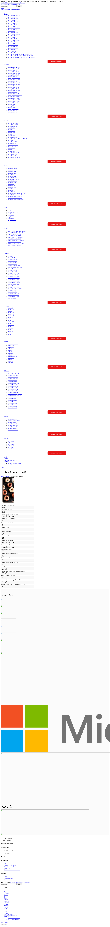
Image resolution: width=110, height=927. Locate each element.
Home (2, 476)
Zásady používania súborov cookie (12, 870)
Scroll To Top (4, 922)
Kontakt (6, 879)
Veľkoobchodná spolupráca (10, 863)
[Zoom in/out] (6, 924)
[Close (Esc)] (1, 924)
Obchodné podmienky (9, 866)
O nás (5, 876)
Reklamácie (7, 868)
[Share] (3, 924)
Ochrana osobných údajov (10, 865)
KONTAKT (4, 467)
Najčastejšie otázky (8, 878)
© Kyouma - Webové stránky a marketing (20, 882)
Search (19, 6)
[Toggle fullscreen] (5, 924)
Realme (7, 476)
